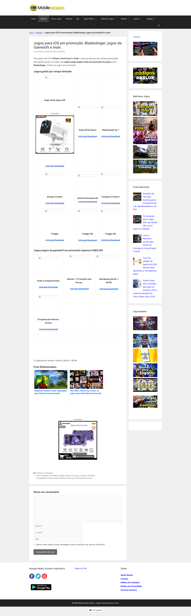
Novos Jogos (56, 19)
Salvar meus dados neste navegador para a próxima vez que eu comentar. (70, 544)
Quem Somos (127, 575)
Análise (124, 19)
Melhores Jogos (107, 19)
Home (33, 19)
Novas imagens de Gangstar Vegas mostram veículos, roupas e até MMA (65, 476)
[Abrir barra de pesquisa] (159, 25)
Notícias (43, 19)
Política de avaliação (130, 582)
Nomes (136, 19)
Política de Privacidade (131, 586)
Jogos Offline (89, 19)
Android (69, 19)
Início (31, 33)
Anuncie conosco (129, 590)
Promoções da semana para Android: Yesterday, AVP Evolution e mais (64, 478)
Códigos (150, 19)
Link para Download (54, 166)
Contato (124, 579)
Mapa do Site (81, 568)
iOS (77, 19)
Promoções (48, 473)
